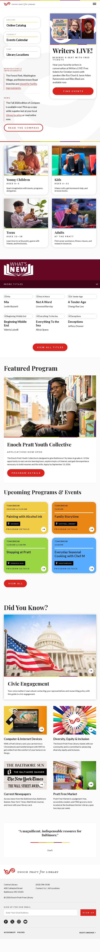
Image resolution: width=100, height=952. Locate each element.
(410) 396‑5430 (43, 884)
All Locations (54, 888)
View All (15, 583)
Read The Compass (23, 127)
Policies (21, 932)
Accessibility (9, 932)
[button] (94, 4)
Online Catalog (10, 18)
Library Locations (12, 48)
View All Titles (50, 347)
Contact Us (41, 888)
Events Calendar (11, 33)
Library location (14, 115)
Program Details (26, 473)
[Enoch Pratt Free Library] (19, 4)
